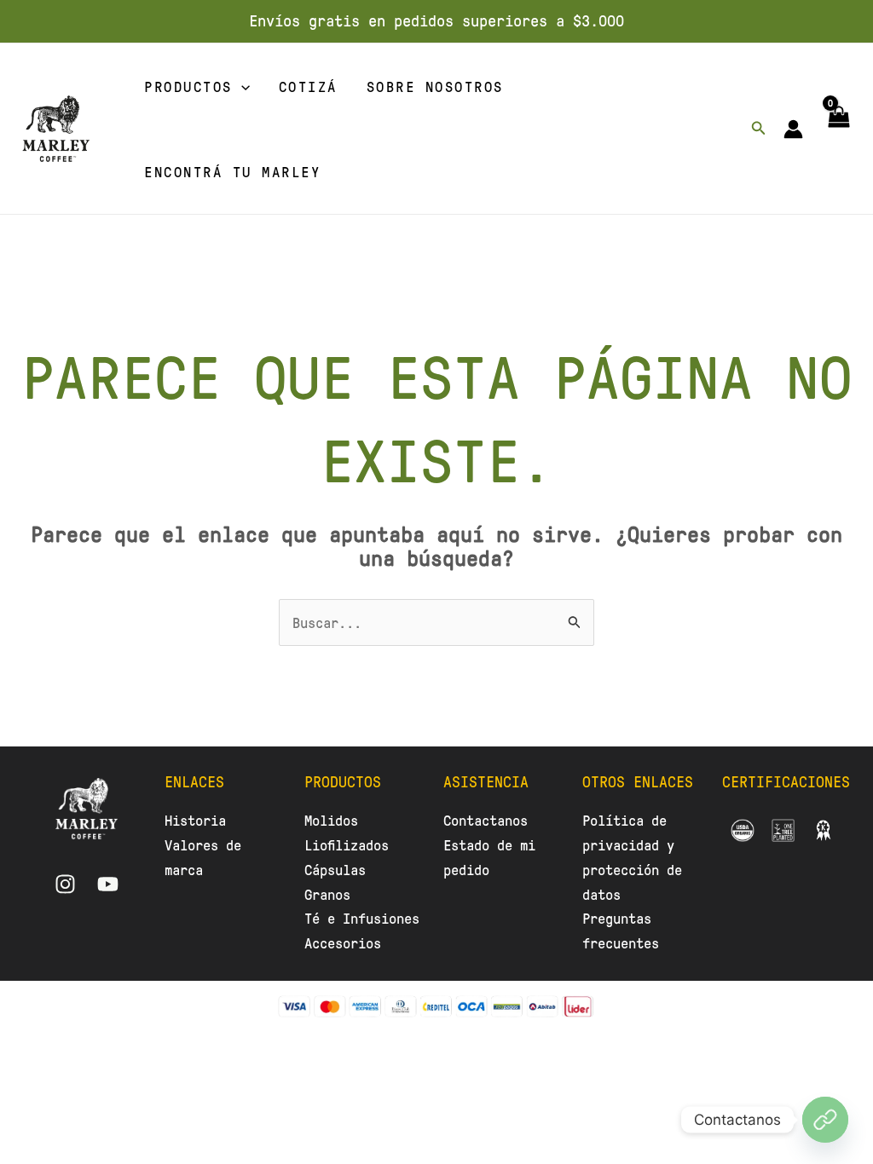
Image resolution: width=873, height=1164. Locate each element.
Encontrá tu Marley (232, 171)
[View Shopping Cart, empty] (838, 129)
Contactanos (485, 819)
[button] (241, 86)
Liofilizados (346, 844)
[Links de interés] (825, 1120)
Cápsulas (335, 869)
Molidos (331, 819)
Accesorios (342, 942)
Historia (195, 819)
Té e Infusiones (361, 917)
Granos (327, 894)
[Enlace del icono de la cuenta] (793, 129)
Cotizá (308, 86)
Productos (188, 86)
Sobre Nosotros (435, 86)
